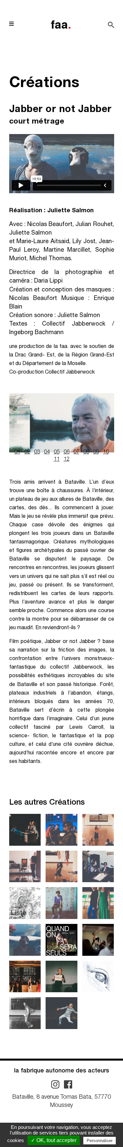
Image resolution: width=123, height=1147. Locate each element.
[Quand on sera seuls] (61, 940)
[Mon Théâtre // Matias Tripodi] (25, 1013)
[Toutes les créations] (25, 903)
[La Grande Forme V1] (61, 830)
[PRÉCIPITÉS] (98, 903)
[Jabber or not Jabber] (25, 940)
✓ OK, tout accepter (53, 1140)
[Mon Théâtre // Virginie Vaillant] (61, 977)
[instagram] (56, 1085)
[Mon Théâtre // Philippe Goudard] (61, 1013)
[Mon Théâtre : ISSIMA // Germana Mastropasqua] (98, 830)
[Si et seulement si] (61, 903)
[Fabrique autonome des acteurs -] (61, 24)
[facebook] (68, 1085)
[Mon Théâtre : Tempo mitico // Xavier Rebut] (25, 867)
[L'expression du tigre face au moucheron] (25, 977)
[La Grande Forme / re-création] (25, 830)
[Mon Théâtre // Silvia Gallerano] (61, 867)
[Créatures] (98, 977)
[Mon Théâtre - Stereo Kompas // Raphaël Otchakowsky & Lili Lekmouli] (98, 940)
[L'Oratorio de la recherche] (98, 867)
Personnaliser (100, 1140)
